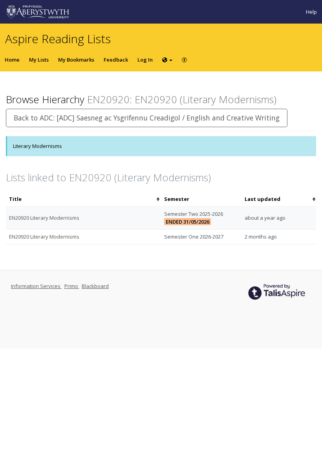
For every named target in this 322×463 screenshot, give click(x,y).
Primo (71, 286)
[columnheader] (83, 199)
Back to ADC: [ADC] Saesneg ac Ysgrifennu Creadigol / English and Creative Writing (147, 117)
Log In (145, 59)
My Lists (39, 59)
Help (311, 11)
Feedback (116, 59)
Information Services (36, 286)
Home (12, 59)
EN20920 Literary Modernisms (44, 217)
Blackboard (95, 286)
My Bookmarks (76, 59)
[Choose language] (167, 59)
